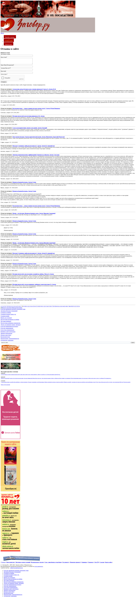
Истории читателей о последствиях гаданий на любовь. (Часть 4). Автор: (33, 274)
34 (47, 306)
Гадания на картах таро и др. (8, 314)
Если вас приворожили (7, 328)
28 (38, 306)
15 (17, 306)
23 (30, 306)
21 (27, 306)
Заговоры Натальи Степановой (9, 311)
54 (79, 306)
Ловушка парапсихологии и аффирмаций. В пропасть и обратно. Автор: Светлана (36, 154)
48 (69, 306)
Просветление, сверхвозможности (10, 338)
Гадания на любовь (6, 312)
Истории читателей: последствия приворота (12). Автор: (29, 116)
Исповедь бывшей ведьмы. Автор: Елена (24, 182)
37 (52, 306)
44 (63, 306)
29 (39, 306)
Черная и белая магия (6, 333)
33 (46, 306)
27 (36, 306)
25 (33, 306)
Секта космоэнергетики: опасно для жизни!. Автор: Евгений (30, 128)
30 (41, 306)
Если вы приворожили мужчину (9, 326)
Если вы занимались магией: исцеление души (13, 309)
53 (77, 306)
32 (44, 306)
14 (16, 306)
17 (20, 306)
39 (55, 306)
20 (25, 306)
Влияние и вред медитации (8, 331)
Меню (2, 33)
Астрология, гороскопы (7, 340)
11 (11, 306)
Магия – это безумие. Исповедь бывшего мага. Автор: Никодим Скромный (34, 213)
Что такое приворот (6, 321)
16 (19, 306)
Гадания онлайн (5, 316)
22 (28, 306)
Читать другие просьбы (5, 384)
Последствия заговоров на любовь (10, 319)
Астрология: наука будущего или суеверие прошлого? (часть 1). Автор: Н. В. (34, 89)
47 (68, 306)
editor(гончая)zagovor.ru (16, 567)
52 (75, 306)
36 (50, 306)
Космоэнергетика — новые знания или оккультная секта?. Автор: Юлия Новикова (36, 108)
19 (23, 306)
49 (71, 306)
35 (49, 306)
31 (42, 306)
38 (53, 306)
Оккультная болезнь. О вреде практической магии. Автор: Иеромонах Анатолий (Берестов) (39, 136)
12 (12, 306)
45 (64, 306)
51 (74, 306)
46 (66, 306)
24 (31, 306)
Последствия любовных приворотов (10, 323)
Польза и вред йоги (6, 335)
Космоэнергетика (5, 337)
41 (58, 306)
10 (9, 306)
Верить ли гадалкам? (6, 317)
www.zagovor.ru (38, 566)
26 (34, 306)
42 (60, 306)
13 (14, 306)
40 (57, 306)
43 (61, 306)
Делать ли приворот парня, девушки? (11, 324)
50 (72, 306)
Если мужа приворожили (7, 330)
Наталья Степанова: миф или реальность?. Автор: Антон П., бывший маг (34, 145)
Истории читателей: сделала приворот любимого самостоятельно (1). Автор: (34, 284)
